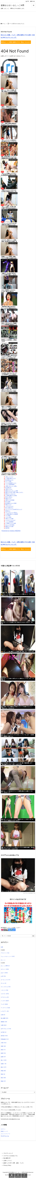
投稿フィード (4, 1131)
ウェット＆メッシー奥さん (11, 512)
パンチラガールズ (9, 506)
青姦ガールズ (8, 504)
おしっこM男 (8, 481)
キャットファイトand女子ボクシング (13, 509)
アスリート (5, 953)
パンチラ (5, 1000)
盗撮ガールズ (8, 498)
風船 (3, 1081)
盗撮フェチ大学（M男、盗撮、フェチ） (14, 492)
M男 (2, 947)
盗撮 (3, 1056)
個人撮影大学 (8, 487)
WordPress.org (5, 1136)
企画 (3, 1014)
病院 (3, 1049)
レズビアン (5, 1011)
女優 (3, 1025)
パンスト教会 (8, 517)
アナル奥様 (7, 515)
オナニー (5, 969)
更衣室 (4, 1035)
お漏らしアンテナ (9, 476)
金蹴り (3, 1063)
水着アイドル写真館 (9, 500)
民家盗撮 (5, 1039)
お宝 (3, 976)
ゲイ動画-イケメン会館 (10, 523)
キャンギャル (5, 986)
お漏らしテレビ (8, 489)
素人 (3, 1060)
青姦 (3, 1070)
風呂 (3, 1077)
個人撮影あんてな (9, 480)
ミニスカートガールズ (10, 520)
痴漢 (3, 1053)
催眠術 (4, 1021)
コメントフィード (5, 1133)
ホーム (3, 23)
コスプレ (5, 993)
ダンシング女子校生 (9, 524)
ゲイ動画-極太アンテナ (10, 478)
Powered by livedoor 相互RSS (11, 531)
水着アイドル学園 (9, 518)
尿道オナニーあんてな (10, 493)
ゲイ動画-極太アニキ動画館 (11, 514)
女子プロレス (6, 1028)
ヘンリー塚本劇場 (9, 521)
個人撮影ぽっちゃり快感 (10, 503)
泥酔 (3, 1046)
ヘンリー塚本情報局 (9, 484)
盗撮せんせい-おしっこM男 (11, 490)
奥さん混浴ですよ (9, 507)
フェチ (4, 1004)
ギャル (3, 983)
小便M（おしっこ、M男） (11, 486)
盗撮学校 (7, 528)
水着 (3, 1042)
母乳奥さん (7, 511)
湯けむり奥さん (8, 497)
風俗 (3, 1074)
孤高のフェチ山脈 (9, 526)
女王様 (3, 1032)
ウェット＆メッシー (8, 956)
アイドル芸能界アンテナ (10, 483)
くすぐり (4, 990)
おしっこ (3, 960)
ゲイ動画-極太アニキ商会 (11, 495)
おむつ (4, 972)
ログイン (3, 1129)
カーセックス (5, 979)
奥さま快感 (7, 501)
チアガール (5, 997)
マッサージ (5, 1007)
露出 (3, 1067)
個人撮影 (4, 1018)
